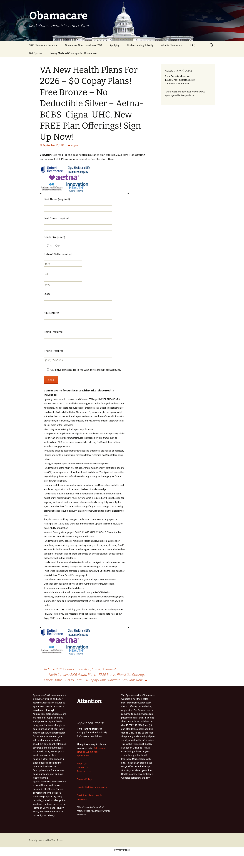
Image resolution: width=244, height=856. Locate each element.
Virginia (74, 145)
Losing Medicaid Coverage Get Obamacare (73, 53)
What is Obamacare (171, 45)
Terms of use (84, 771)
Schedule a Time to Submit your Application (91, 751)
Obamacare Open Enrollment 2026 (83, 45)
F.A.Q (192, 45)
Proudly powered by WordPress (46, 840)
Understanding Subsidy (140, 45)
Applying (114, 45)
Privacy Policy (84, 779)
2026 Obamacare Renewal (43, 45)
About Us (82, 763)
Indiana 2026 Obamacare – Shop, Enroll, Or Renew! (78, 669)
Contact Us (83, 767)
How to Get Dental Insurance (92, 787)
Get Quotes (35, 53)
